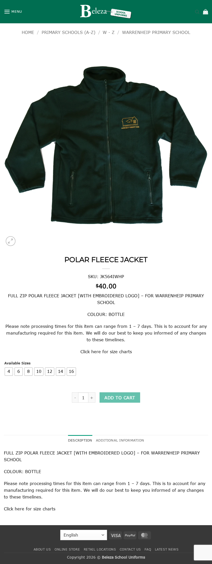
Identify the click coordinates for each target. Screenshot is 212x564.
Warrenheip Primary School (156, 32)
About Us (42, 549)
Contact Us (130, 549)
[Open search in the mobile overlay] (197, 12)
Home (28, 32)
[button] (13, 11)
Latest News (167, 549)
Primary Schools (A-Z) (68, 32)
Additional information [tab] (120, 440)
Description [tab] (80, 440)
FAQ (148, 549)
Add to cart (119, 397)
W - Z (109, 32)
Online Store (67, 549)
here (96, 351)
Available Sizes (17, 363)
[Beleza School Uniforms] (106, 11)
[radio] (9, 371)
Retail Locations (100, 549)
